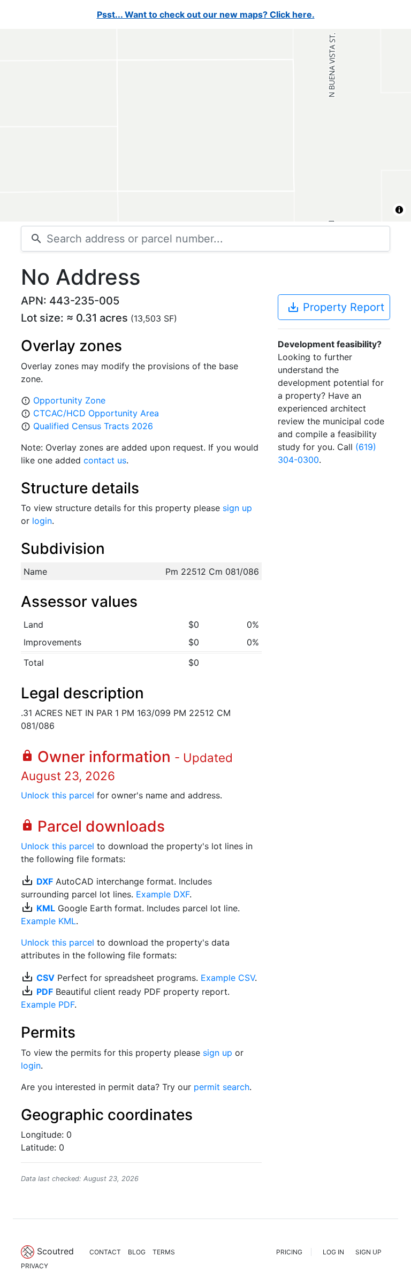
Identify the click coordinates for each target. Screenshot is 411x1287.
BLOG (137, 1252)
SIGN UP (368, 1252)
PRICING (289, 1252)
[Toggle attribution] (399, 209)
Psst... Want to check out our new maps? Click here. (206, 14)
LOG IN (333, 1252)
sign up (237, 507)
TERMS (164, 1252)
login (42, 520)
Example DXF (162, 894)
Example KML (48, 921)
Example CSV (228, 977)
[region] (205, 125)
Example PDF (47, 1004)
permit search (221, 1087)
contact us (104, 460)
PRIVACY (34, 1266)
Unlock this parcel (57, 795)
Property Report (335, 307)
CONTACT (105, 1252)
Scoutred (55, 1251)
